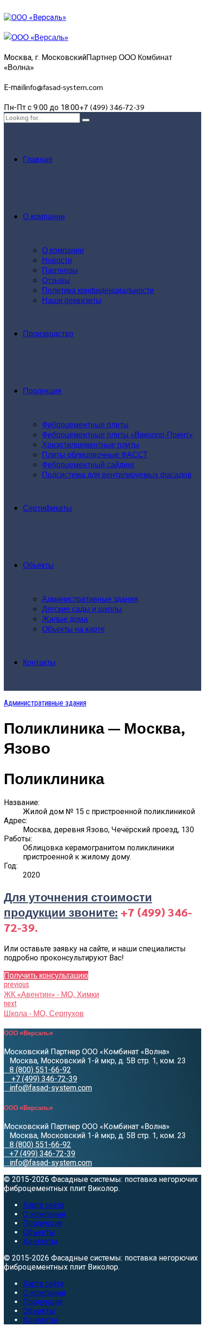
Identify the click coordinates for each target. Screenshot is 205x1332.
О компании (44, 216)
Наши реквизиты (72, 300)
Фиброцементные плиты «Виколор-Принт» (117, 434)
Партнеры (60, 270)
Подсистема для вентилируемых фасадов (117, 474)
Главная (37, 159)
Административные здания (90, 599)
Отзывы (56, 280)
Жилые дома (65, 619)
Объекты (38, 565)
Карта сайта (43, 1205)
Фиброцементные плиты (85, 424)
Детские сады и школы (82, 609)
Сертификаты (47, 508)
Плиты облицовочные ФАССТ (95, 454)
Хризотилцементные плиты (90, 444)
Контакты (39, 662)
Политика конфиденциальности (98, 290)
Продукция (42, 390)
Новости (57, 260)
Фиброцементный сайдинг (88, 464)
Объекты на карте (73, 629)
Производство (48, 333)
